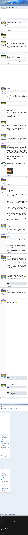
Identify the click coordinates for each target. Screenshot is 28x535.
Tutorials (13, 3)
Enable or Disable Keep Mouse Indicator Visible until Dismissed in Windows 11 (5, 475)
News (17, 3)
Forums (3, 3)
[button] (9, 3)
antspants (26, 406)
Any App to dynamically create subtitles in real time (5, 455)
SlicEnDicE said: (8, 145)
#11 (26, 177)
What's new (7, 3)
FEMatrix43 (5, 239)
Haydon (2, 8)
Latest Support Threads (5, 435)
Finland (5, 91)
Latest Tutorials (4, 469)
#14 (26, 234)
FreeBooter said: (9, 102)
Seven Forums (2, 520)
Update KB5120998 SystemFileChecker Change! (5, 451)
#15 (26, 254)
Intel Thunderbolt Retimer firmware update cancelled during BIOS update (5, 437)
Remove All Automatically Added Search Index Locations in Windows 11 (5, 489)
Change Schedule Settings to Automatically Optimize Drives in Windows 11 (5, 485)
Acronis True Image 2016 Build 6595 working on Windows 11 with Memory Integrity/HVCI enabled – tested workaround (5, 442)
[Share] (25, 161)
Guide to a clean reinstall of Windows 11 (8, 406)
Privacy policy (15, 521)
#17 (26, 288)
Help (14, 522)
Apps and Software (4, 457)
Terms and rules (15, 520)
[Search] (27, 3)
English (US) (7, 516)
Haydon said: (8, 236)
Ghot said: (8, 24)
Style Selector (2, 516)
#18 (26, 299)
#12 (26, 186)
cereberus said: (8, 55)
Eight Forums (2, 521)
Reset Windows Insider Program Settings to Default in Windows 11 (5, 480)
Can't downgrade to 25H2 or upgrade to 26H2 (5, 447)
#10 (26, 161)
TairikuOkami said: (9, 256)
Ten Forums (2, 522)
